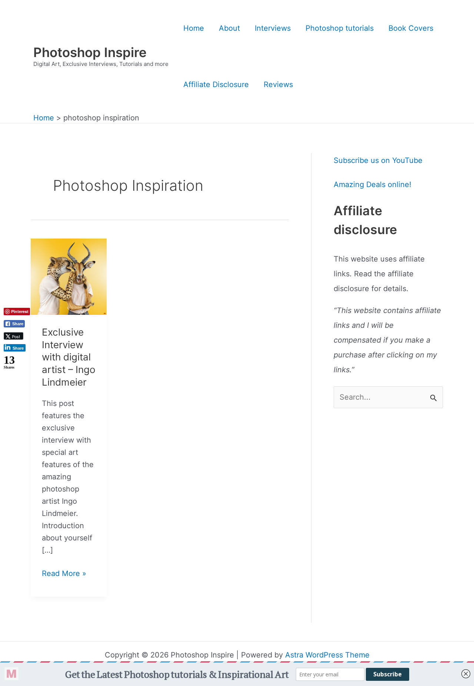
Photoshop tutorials (340, 28)
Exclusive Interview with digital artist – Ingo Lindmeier (69, 357)
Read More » (64, 574)
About (229, 28)
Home (193, 28)
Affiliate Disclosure (216, 84)
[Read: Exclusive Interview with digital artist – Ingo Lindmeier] (69, 276)
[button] (17, 376)
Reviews (278, 84)
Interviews (273, 28)
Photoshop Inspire (90, 52)
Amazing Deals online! (372, 184)
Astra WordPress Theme (327, 654)
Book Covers (410, 28)
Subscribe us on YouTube (378, 160)
